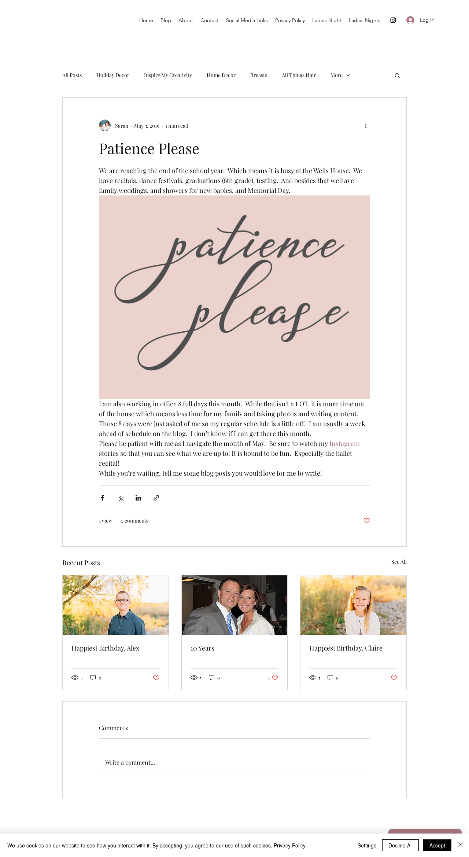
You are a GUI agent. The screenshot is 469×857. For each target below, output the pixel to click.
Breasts (258, 75)
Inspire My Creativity (168, 75)
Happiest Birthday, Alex (105, 648)
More (336, 75)
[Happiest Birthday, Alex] (116, 605)
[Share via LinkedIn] (138, 497)
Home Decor (221, 75)
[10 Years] (235, 605)
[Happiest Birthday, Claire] (353, 605)
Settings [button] (367, 845)
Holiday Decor (112, 75)
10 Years (202, 648)
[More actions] (365, 125)
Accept (437, 845)
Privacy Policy (290, 845)
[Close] (460, 845)
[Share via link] (156, 497)
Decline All (400, 845)
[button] (397, 75)
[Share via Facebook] (102, 497)
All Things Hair (299, 75)
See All (399, 561)
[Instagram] (393, 20)
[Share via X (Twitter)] (120, 497)
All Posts (72, 75)
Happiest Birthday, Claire (346, 648)
